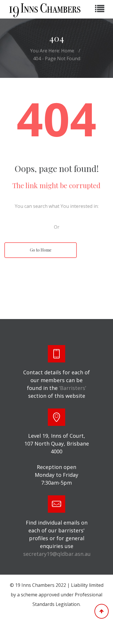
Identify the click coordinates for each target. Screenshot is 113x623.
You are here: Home (52, 50)
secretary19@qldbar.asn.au (57, 553)
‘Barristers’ (72, 387)
